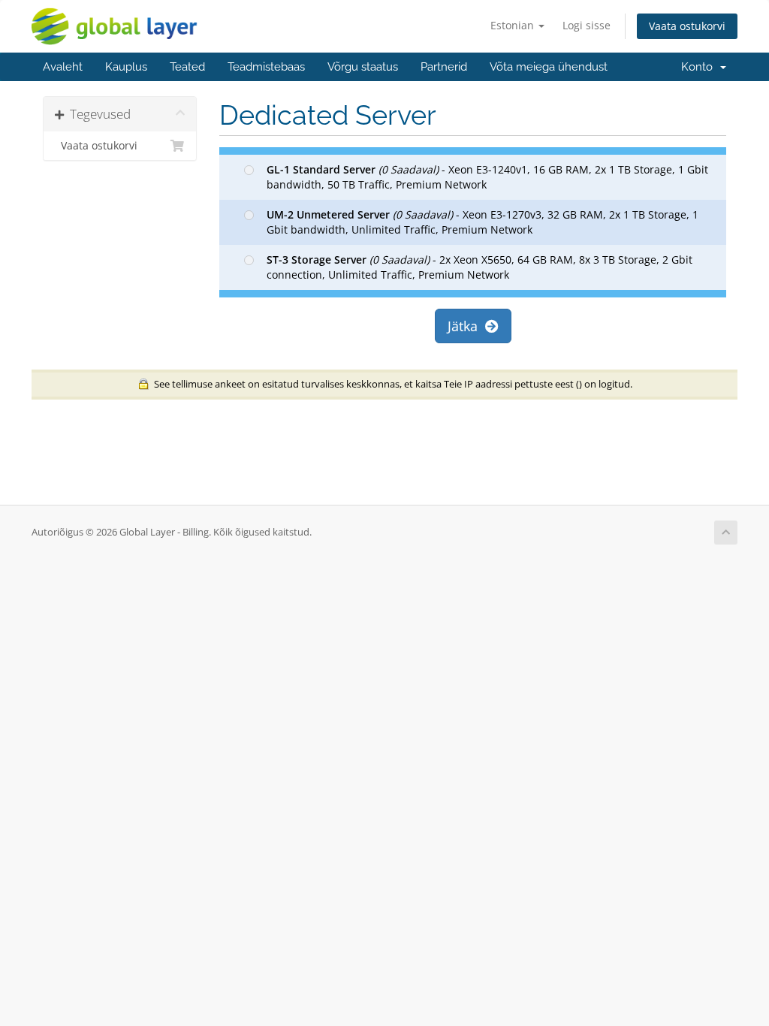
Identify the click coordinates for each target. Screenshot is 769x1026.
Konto (700, 67)
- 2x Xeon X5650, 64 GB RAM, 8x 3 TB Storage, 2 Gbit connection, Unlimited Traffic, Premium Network (479, 267)
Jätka (466, 326)
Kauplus (126, 67)
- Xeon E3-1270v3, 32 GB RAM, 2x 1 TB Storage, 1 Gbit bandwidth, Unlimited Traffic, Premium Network (482, 222)
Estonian (513, 25)
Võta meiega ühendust (549, 67)
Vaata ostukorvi (687, 26)
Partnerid (444, 67)
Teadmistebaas (266, 67)
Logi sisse (586, 25)
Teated (187, 67)
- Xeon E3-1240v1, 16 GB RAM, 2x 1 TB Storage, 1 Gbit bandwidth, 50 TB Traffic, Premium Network (487, 177)
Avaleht (63, 67)
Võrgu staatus (362, 67)
